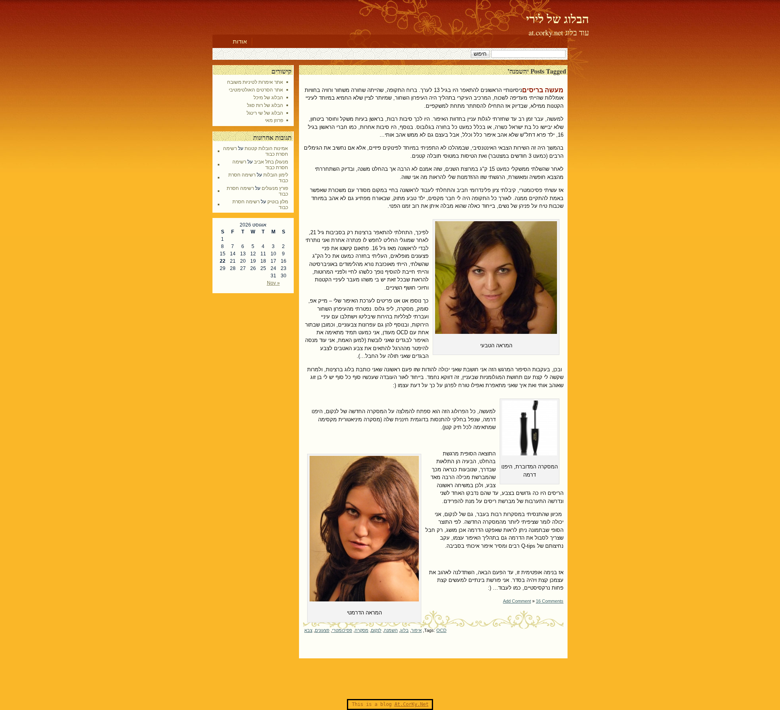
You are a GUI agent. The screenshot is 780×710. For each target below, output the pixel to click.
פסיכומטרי (342, 630)
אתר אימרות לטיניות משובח (255, 82)
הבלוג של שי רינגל (265, 113)
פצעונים (322, 630)
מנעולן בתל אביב (271, 162)
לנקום (376, 630)
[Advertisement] (390, 678)
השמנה (391, 630)
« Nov (273, 283)
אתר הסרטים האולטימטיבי (256, 90)
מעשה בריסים (542, 90)
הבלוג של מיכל (268, 97)
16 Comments (549, 601)
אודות (240, 41)
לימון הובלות (275, 175)
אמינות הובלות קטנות (266, 148)
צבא (308, 630)
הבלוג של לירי (557, 18)
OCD (441, 630)
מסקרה (361, 630)
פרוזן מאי (274, 120)
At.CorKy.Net (411, 704)
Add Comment (517, 601)
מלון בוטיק (277, 202)
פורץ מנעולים (275, 188)
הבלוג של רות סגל (265, 105)
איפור (416, 630)
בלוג (404, 630)
